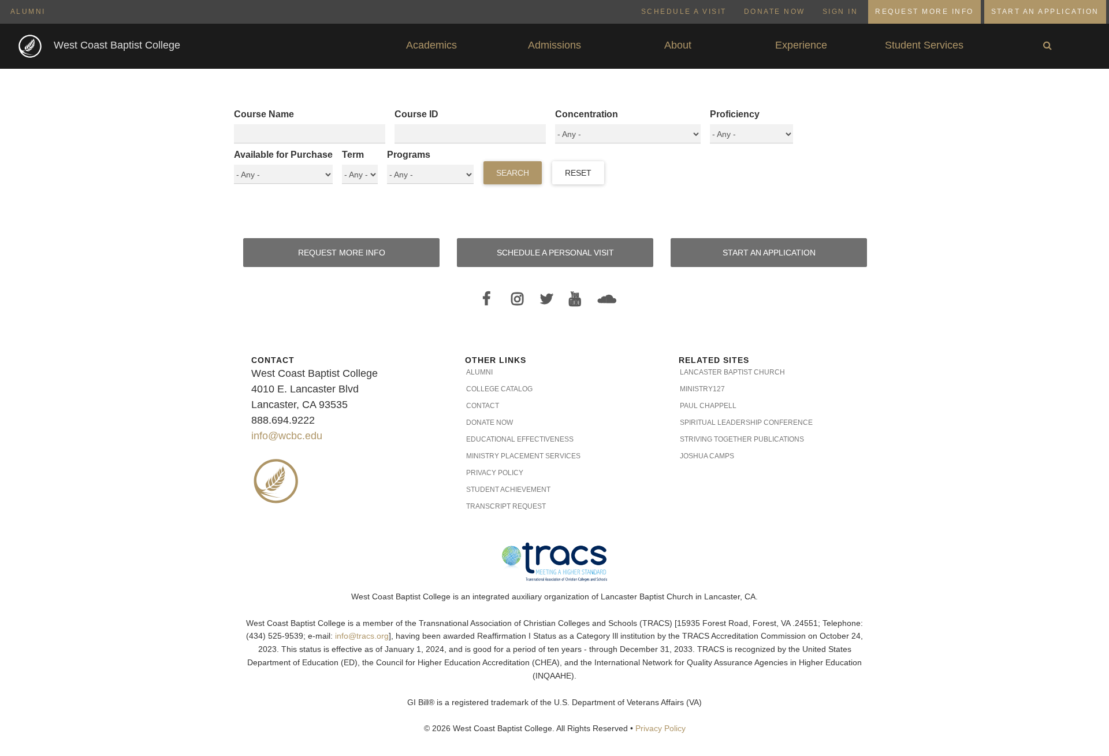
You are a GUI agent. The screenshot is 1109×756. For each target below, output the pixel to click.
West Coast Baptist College (117, 45)
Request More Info (924, 12)
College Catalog (499, 389)
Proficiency (735, 114)
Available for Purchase (283, 155)
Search (512, 172)
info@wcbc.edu (286, 436)
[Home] (31, 45)
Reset (578, 172)
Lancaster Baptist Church (732, 372)
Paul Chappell (708, 406)
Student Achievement (508, 490)
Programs (408, 155)
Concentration (586, 114)
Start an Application (1045, 12)
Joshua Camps (707, 456)
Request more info (341, 252)
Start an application (769, 252)
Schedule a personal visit (555, 252)
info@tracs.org (362, 636)
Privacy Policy (494, 473)
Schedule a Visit (684, 12)
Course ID (416, 114)
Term (353, 155)
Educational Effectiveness (520, 439)
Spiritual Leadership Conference (746, 422)
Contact (482, 406)
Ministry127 (702, 389)
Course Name (264, 114)
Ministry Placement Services (523, 456)
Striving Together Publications (742, 439)
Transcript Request (506, 506)
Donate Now (774, 12)
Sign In (840, 12)
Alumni (28, 12)
